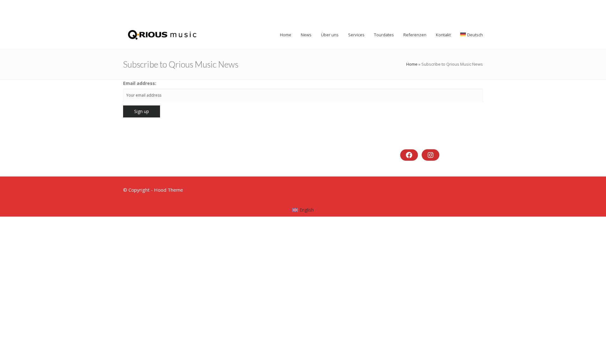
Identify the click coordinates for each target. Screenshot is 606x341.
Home (412, 64)
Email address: (139, 83)
